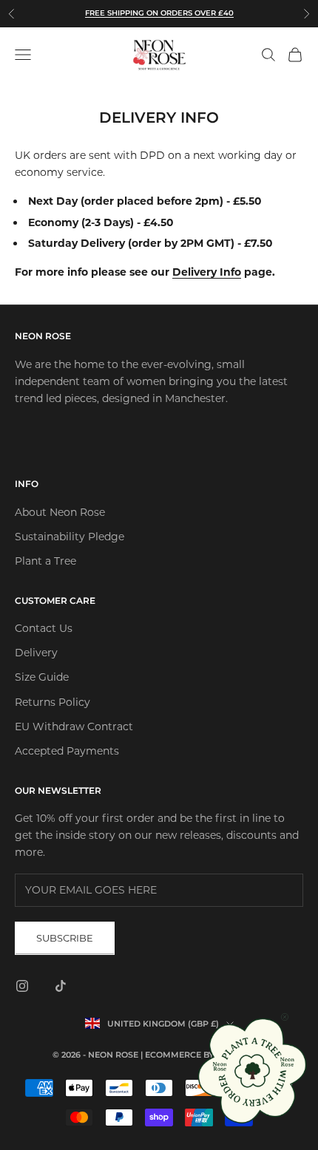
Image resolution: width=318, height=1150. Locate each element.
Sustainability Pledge (69, 536)
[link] (253, 1070)
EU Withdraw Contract (74, 726)
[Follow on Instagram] (22, 986)
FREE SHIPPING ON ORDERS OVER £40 (159, 13)
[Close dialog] (284, 1017)
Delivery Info (206, 272)
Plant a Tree (45, 561)
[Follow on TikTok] (60, 986)
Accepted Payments (67, 751)
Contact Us (43, 628)
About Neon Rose (60, 512)
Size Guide (42, 677)
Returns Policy (52, 702)
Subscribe (64, 938)
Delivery (36, 652)
